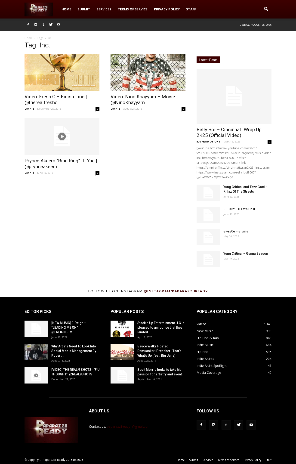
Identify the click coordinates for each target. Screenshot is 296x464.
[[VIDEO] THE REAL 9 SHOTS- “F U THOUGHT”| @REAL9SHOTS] (36, 375)
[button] (265, 9)
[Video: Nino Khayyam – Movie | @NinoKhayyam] (148, 72)
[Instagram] (35, 25)
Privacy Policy (167, 9)
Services (104, 9)
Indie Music (205, 345)
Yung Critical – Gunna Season (245, 253)
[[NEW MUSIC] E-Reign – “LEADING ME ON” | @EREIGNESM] (36, 329)
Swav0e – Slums (235, 231)
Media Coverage (209, 372)
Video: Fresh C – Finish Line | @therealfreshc (56, 99)
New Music (205, 331)
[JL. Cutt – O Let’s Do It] (208, 215)
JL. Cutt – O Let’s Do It (239, 209)
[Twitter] (50, 25)
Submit (84, 9)
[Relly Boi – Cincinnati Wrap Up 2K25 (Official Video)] (234, 96)
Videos (202, 324)
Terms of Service (133, 9)
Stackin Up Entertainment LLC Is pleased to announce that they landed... (160, 327)
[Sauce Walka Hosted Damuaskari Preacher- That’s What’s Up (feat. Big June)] (122, 352)
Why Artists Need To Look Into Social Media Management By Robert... (73, 350)
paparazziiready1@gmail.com (129, 426)
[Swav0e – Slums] (208, 237)
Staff (191, 9)
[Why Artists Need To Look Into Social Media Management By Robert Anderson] (36, 352)
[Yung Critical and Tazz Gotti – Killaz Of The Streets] (208, 193)
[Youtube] (58, 25)
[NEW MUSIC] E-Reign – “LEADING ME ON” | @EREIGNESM (68, 327)
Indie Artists (205, 358)
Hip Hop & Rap (208, 338)
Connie (29, 108)
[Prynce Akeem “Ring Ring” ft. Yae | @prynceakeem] (62, 136)
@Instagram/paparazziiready (176, 291)
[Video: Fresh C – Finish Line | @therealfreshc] (62, 72)
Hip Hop (203, 352)
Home (66, 9)
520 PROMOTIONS (208, 141)
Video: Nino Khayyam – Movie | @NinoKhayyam (144, 99)
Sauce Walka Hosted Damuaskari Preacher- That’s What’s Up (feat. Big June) (159, 350)
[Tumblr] (43, 25)
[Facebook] (28, 25)
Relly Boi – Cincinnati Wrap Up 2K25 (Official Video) (229, 132)
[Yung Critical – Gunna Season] (208, 259)
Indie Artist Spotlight (212, 365)
